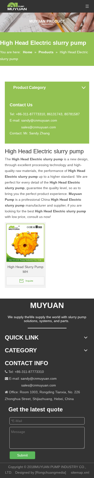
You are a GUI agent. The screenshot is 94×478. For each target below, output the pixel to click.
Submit (22, 455)
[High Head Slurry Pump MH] (25, 243)
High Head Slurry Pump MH (25, 269)
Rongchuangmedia (50, 472)
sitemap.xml (80, 472)
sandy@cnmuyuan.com (39, 120)
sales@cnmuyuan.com (38, 127)
